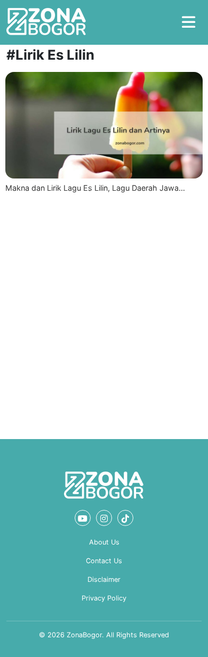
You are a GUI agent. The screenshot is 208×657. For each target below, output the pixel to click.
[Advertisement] (104, 314)
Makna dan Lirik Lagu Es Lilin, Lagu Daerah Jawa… (95, 187)
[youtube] (83, 518)
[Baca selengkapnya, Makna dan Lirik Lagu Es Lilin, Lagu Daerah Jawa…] (104, 125)
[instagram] (104, 518)
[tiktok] (125, 518)
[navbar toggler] (188, 22)
